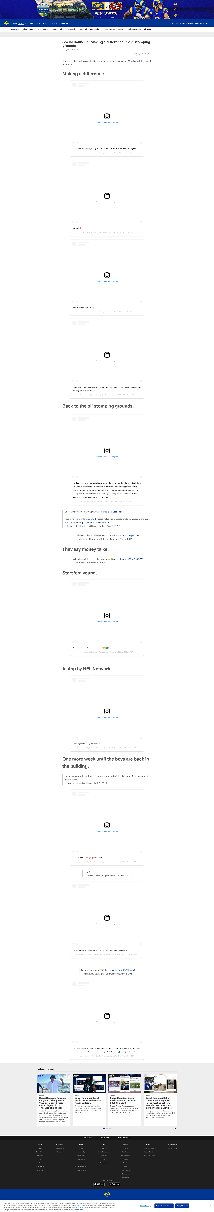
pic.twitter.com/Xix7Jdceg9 (121, 970)
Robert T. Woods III (96, 748)
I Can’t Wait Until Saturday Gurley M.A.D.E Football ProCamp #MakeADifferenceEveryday (104, 149)
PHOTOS (125, 1144)
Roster (40, 1148)
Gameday (126, 1159)
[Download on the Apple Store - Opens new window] (99, 1184)
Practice (125, 1163)
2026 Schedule (59, 1148)
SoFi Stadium (126, 1170)
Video (104, 1144)
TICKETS (148, 1144)
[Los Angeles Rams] (107, 1194)
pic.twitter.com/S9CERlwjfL (95, 522)
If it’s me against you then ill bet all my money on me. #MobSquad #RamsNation (101, 950)
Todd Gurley (97, 153)
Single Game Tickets (149, 1155)
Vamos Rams (81, 1155)
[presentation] (176, 1129)
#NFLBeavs (76, 522)
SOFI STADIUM (172, 1144)
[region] (107, 1206)
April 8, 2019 (100, 783)
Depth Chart (40, 1152)
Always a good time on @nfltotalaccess (86, 744)
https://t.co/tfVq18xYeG (127, 535)
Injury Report (40, 1166)
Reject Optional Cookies (164, 1206)
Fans (125, 1166)
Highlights (104, 1159)
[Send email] (144, 56)
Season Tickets (148, 1152)
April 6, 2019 (113, 526)
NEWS (81, 1144)
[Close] (210, 1205)
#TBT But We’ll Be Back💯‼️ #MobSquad (87, 858)
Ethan (95, 652)
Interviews (104, 1155)
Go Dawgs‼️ (77, 228)
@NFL (93, 518)
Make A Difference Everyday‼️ (83, 308)
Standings (59, 1152)
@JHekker (116, 511)
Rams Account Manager (149, 1148)
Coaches (40, 1155)
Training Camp (81, 1170)
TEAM (40, 1144)
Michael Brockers (96, 862)
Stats (40, 1163)
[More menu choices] (71, 23)
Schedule (59, 1144)
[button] (104, 1128)
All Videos (104, 1148)
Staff (40, 1159)
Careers (40, 1174)
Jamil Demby (96, 1056)
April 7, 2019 (125, 875)
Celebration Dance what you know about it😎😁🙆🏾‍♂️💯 (91, 648)
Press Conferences (104, 1152)
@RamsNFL (103, 511)
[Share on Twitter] (139, 56)
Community (81, 1152)
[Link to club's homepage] (6, 23)
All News (81, 1148)
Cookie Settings (145, 1206)
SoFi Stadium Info (172, 1148)
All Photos (126, 1148)
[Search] (172, 23)
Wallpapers (125, 1177)
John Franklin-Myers (95, 954)
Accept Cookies (182, 1206)
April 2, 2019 (108, 562)
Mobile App (81, 1159)
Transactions (40, 1170)
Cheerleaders (104, 1163)
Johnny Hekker (99, 501)
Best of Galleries (126, 1155)
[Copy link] (148, 54)
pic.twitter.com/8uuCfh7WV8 (128, 559)
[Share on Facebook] (135, 56)
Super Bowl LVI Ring (81, 1166)
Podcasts (81, 1163)
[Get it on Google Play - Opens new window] (114, 1185)
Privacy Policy (78, 1210)
